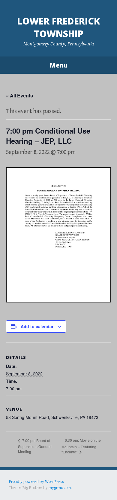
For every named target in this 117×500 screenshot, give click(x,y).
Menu (59, 65)
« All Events (19, 95)
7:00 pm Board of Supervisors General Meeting (35, 446)
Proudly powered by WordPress (36, 481)
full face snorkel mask (69, 487)
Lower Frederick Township (58, 27)
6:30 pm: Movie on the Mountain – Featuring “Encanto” (81, 446)
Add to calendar (37, 326)
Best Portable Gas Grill (29, 487)
